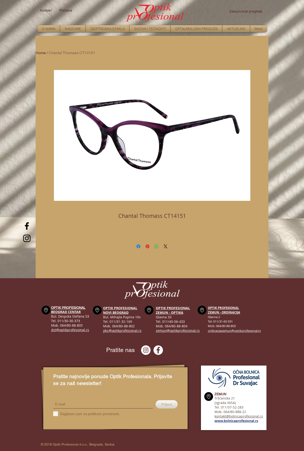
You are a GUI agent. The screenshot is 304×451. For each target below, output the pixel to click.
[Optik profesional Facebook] (158, 350)
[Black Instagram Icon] (27, 238)
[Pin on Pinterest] (147, 246)
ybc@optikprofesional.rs (122, 330)
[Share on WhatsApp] (156, 246)
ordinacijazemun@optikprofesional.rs (234, 331)
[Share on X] (165, 246)
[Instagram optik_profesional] (146, 350)
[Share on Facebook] (138, 246)
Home (41, 53)
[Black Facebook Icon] (27, 226)
